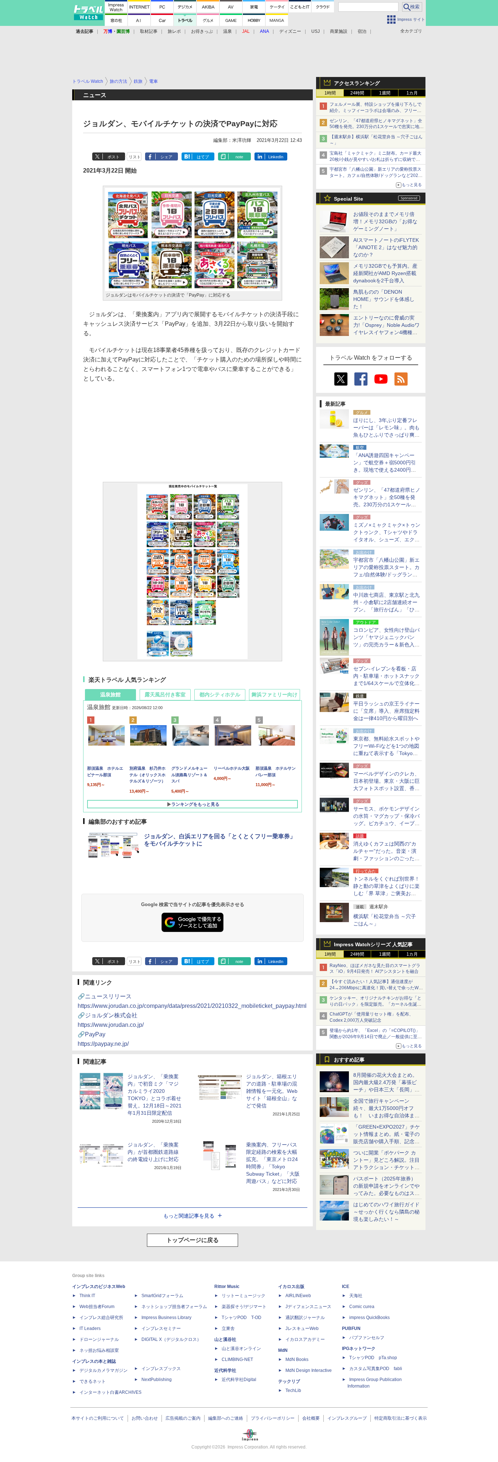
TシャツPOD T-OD (241, 1317)
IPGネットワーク (359, 1348)
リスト (135, 157)
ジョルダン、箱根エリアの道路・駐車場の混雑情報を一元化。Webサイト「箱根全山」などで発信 (271, 1091)
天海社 (355, 1295)
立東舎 (228, 1328)
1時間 (330, 93)
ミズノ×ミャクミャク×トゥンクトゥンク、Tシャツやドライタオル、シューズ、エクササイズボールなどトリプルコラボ (386, 539)
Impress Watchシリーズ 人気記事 (373, 944)
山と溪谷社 (225, 1339)
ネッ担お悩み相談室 (99, 1350)
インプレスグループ (347, 1418)
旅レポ (174, 31)
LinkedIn (275, 157)
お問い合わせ (145, 1418)
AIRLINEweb (298, 1295)
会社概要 (311, 1418)
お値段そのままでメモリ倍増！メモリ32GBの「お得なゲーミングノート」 (385, 221)
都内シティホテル (219, 694)
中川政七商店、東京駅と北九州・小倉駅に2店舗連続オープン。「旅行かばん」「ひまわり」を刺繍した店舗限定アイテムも (386, 609)
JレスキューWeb (302, 1328)
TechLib (293, 1390)
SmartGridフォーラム (162, 1295)
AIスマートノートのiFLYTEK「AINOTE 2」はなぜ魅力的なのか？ (386, 247)
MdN (283, 1350)
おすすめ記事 (349, 1060)
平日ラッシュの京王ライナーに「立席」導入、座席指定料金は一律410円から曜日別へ (386, 711)
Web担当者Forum (96, 1306)
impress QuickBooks (369, 1317)
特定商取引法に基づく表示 (400, 1418)
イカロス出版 (291, 1286)
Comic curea (361, 1306)
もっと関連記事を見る (188, 1216)
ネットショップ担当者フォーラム (174, 1306)
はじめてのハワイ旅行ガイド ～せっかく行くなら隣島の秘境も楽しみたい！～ (386, 1212)
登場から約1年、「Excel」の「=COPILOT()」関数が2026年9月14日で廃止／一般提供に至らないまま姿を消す (376, 1036)
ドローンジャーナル (99, 1339)
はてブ (203, 157)
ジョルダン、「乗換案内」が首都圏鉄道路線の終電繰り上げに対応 (153, 1152)
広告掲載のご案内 (183, 1418)
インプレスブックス (161, 1368)
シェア (166, 157)
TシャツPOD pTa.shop (373, 1357)
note (239, 157)
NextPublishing (156, 1379)
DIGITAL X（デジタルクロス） (171, 1339)
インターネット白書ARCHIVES (110, 1392)
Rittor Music (227, 1286)
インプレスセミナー (161, 1328)
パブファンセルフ (366, 1337)
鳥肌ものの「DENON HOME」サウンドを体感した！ (384, 299)
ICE (345, 1286)
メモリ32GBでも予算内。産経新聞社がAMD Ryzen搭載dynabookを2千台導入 (385, 273)
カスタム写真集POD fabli (375, 1368)
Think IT (87, 1295)
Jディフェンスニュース (308, 1306)
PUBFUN (351, 1328)
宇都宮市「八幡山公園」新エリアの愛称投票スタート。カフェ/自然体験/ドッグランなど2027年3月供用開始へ (375, 175)
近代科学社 (225, 1370)
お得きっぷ (202, 31)
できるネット (92, 1381)
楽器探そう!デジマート (244, 1306)
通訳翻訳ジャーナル (305, 1317)
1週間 (384, 93)
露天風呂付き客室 (165, 694)
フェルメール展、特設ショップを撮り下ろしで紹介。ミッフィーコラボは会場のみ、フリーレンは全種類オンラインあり (375, 110)
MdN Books (296, 1359)
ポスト (114, 157)
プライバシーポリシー (273, 1418)
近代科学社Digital (239, 1379)
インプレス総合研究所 (101, 1317)
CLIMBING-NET (237, 1359)
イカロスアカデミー (305, 1339)
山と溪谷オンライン (241, 1348)
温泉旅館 (110, 694)
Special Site (348, 199)
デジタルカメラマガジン (103, 1370)
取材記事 (148, 31)
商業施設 (338, 31)
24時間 (357, 93)
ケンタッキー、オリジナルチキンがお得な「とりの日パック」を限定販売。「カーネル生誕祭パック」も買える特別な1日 (375, 1004)
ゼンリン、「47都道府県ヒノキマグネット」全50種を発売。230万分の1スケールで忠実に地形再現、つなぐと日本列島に (377, 127)
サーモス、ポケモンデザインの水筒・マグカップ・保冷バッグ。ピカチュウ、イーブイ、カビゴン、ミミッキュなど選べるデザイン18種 (386, 823)
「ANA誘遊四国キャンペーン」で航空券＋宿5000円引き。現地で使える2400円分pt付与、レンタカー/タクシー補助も (386, 469)
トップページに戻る (192, 1240)
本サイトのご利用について (97, 1418)
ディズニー (290, 31)
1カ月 (412, 93)
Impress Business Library (166, 1317)
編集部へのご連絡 (225, 1418)
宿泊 (362, 31)
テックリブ (289, 1381)
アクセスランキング (357, 83)
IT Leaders (90, 1328)
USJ (315, 31)
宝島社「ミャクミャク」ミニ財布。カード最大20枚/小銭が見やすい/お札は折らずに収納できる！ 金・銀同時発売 (375, 159)
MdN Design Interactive (308, 1370)
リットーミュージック (243, 1295)
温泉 (227, 31)
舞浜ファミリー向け (274, 694)
